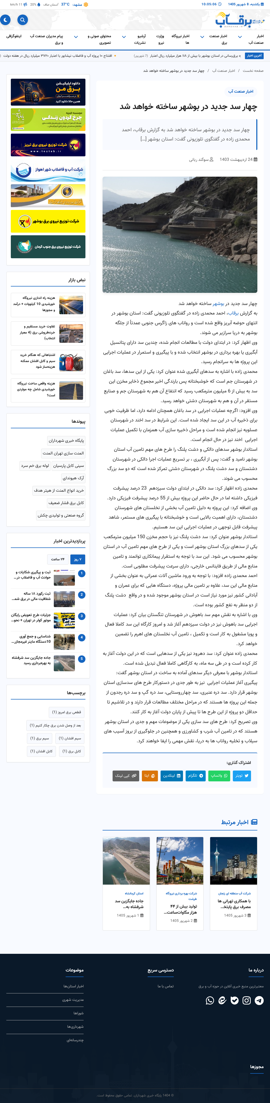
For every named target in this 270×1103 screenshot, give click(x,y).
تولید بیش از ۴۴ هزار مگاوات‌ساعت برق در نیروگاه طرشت (182, 910)
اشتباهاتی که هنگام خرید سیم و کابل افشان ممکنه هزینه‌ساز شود (37, 361)
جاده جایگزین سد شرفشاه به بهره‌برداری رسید (129, 904)
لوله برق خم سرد (35, 466)
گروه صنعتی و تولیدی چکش (61, 515)
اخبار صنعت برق (218, 39)
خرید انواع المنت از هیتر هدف (59, 490)
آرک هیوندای (73, 478)
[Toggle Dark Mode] (5, 20)
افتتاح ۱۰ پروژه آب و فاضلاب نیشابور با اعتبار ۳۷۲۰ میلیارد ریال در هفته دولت (72, 56)
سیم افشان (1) (70, 738)
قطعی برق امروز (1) (66, 712)
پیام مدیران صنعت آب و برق (46, 39)
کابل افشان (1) (41, 751)
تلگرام (192, 776)
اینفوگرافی (13, 36)
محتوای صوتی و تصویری (99, 39)
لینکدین (169, 776)
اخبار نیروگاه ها (180, 39)
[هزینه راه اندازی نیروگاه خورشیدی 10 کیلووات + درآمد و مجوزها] (71, 305)
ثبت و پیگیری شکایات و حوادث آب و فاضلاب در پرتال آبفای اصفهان (33, 575)
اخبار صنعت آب (256, 39)
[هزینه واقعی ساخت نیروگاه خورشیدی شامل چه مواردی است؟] (71, 390)
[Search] (22, 20)
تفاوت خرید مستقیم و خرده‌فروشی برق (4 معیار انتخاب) (37, 332)
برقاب (233, 313)
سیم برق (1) (39, 738)
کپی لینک (122, 776)
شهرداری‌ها (75, 1027)
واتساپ (216, 776)
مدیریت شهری (73, 1000)
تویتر (239, 776)
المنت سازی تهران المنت (63, 453)
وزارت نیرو (160, 39)
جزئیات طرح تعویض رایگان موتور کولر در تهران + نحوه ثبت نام (31, 618)
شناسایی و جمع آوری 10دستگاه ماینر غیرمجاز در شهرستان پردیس (31, 639)
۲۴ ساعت (58, 559)
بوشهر (218, 304)
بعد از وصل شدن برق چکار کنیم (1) (55, 725)
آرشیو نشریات (140, 39)
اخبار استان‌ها (74, 986)
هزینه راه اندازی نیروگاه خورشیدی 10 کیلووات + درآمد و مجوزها (34, 304)
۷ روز (77, 559)
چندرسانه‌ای (75, 1040)
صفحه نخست (253, 71)
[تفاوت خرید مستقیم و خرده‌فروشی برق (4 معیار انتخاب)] (71, 333)
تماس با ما (166, 986)
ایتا (146, 776)
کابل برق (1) (71, 751)
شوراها (79, 1013)
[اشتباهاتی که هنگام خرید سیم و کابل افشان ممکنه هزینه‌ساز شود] (71, 362)
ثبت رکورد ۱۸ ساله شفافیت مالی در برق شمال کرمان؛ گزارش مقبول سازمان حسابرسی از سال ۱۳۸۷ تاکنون (31, 596)
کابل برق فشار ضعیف (66, 503)
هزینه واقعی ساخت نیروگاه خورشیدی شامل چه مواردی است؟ (36, 389)
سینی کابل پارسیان (68, 466)
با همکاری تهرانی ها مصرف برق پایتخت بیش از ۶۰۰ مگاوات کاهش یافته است (234, 904)
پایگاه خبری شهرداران (66, 441)
